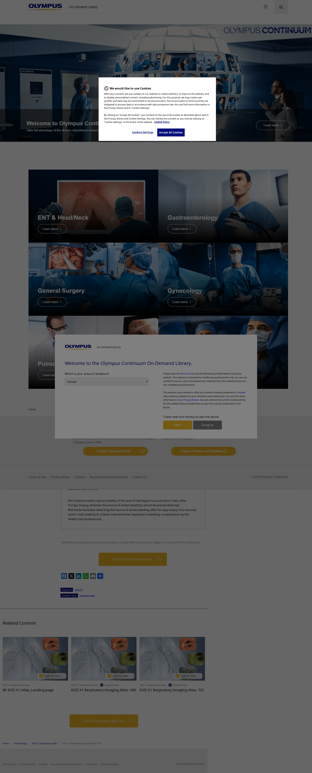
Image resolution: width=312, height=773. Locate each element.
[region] (157, 109)
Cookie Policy (162, 122)
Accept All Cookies (171, 132)
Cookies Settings (142, 132)
